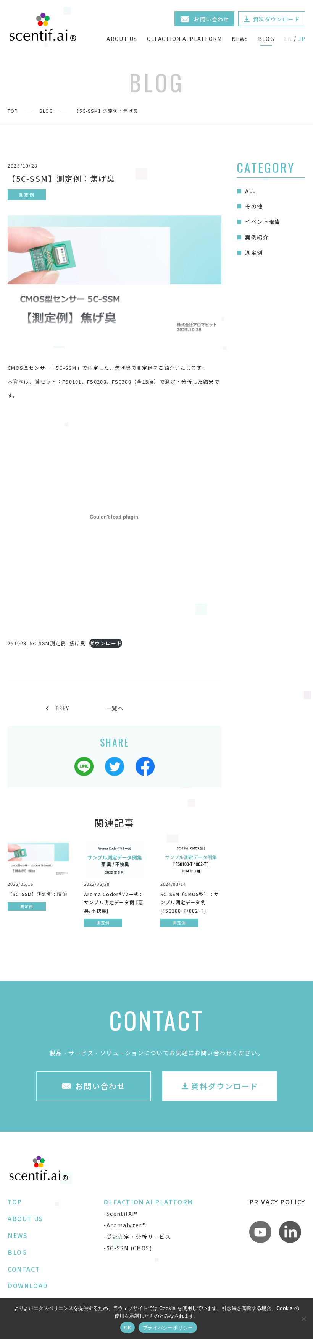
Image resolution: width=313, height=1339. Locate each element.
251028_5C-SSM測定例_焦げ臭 (47, 643)
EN (288, 38)
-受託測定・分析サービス (137, 1236)
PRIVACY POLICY (277, 1201)
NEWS (240, 38)
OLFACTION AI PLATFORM (184, 38)
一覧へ (114, 708)
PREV (62, 708)
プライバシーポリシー (167, 1327)
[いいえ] (303, 1319)
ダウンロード (105, 643)
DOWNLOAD (28, 1285)
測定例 (254, 252)
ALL (250, 191)
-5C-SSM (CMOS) (127, 1248)
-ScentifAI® (120, 1213)
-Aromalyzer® (124, 1225)
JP (301, 38)
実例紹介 (257, 237)
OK (127, 1327)
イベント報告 (262, 221)
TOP (13, 110)
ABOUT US (121, 38)
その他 (254, 206)
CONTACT (24, 1269)
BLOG (266, 38)
